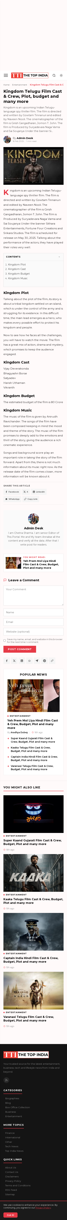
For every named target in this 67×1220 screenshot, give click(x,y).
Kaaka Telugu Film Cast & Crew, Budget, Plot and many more (31, 749)
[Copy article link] (52, 660)
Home (6, 84)
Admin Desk (33, 528)
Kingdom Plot (17, 264)
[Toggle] (59, 257)
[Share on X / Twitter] (14, 660)
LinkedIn (40, 492)
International (12, 1137)
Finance (10, 1133)
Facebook (14, 492)
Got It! (10, 1215)
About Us (10, 1167)
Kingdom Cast (17, 269)
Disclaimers (12, 1176)
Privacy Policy (43, 1207)
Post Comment (20, 649)
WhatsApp (14, 499)
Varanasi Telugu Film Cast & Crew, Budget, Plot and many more (32, 767)
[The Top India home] (30, 75)
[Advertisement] (33, 35)
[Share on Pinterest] (44, 660)
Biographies (12, 1098)
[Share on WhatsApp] (29, 660)
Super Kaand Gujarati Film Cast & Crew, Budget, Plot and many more (33, 740)
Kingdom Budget (19, 273)
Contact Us (11, 1172)
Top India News (14, 1150)
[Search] (54, 75)
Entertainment (19, 84)
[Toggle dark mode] (61, 75)
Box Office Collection (17, 1107)
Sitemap (10, 1194)
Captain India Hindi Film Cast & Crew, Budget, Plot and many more (34, 758)
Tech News (11, 1146)
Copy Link (32, 499)
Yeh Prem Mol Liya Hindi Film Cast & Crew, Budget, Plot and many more (32, 724)
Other (8, 1142)
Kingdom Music (17, 278)
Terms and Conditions (17, 1185)
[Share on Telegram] (37, 660)
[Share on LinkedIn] (22, 660)
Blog (8, 1102)
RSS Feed (11, 1190)
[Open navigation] (6, 75)
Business (10, 1111)
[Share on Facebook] (6, 660)
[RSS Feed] (6, 1080)
